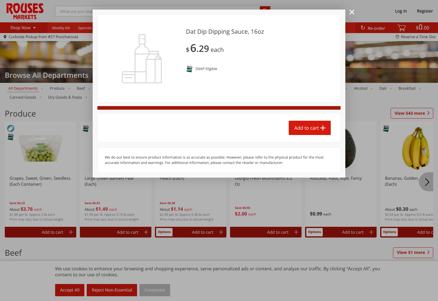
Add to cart (306, 128)
